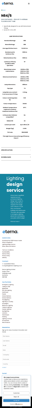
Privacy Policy (6, 255)
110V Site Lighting (7, 290)
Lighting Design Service (8, 244)
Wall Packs (5, 292)
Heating (4, 317)
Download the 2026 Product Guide (12, 240)
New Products (6, 322)
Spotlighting (5, 311)
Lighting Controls (7, 318)
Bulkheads (5, 288)
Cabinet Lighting (7, 307)
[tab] (16, 150)
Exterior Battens (6, 298)
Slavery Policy (6, 254)
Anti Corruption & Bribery (16, 407)
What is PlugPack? (7, 242)
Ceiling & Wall (6, 286)
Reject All (16, 397)
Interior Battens (6, 296)
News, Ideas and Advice (9, 246)
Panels (4, 294)
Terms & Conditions (8, 250)
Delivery (4, 257)
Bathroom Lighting (7, 305)
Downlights (5, 303)
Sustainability (6, 252)
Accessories (5, 320)
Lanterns (4, 313)
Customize (16, 393)
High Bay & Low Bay (7, 301)
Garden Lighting (6, 309)
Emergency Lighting (8, 284)
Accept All (16, 400)
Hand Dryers (5, 315)
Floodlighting (5, 300)
